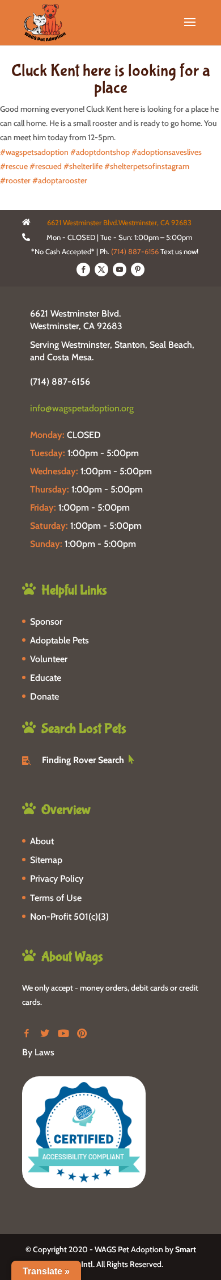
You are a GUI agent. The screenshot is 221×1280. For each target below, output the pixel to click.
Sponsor (46, 621)
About (42, 841)
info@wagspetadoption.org (82, 408)
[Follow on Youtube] (119, 269)
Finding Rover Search (83, 760)
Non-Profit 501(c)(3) (69, 916)
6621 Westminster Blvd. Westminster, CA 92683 (76, 319)
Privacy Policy (56, 878)
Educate (45, 677)
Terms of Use (56, 897)
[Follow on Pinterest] (137, 269)
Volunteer (48, 659)
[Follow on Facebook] (83, 269)
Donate (44, 696)
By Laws (38, 1052)
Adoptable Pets (59, 640)
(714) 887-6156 (135, 251)
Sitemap (46, 859)
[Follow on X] (101, 269)
